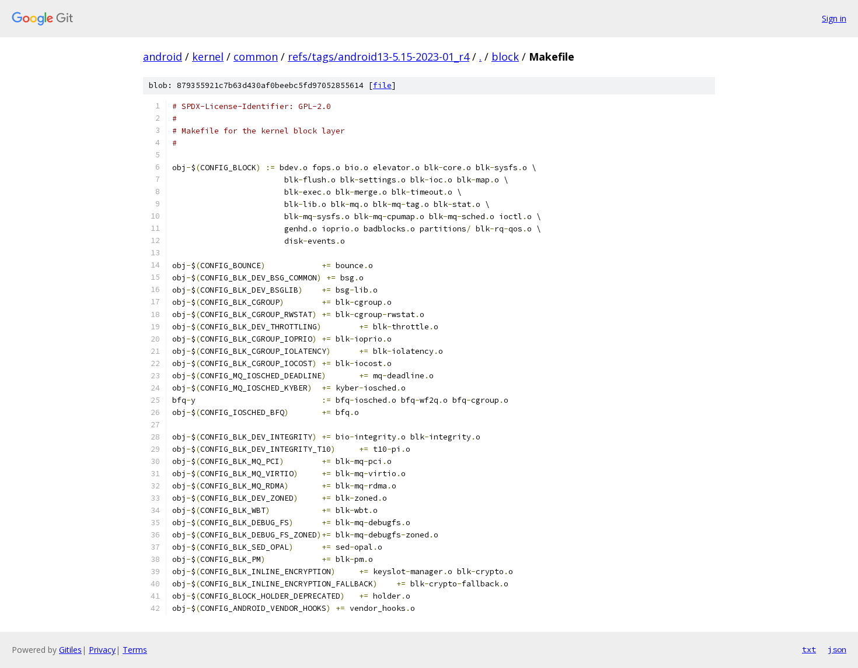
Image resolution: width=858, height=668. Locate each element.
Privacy (102, 649)
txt (809, 649)
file (382, 85)
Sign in (834, 18)
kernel (208, 57)
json (837, 649)
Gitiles (70, 649)
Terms (135, 649)
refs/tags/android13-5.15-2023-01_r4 (378, 57)
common (255, 57)
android (162, 57)
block (505, 57)
